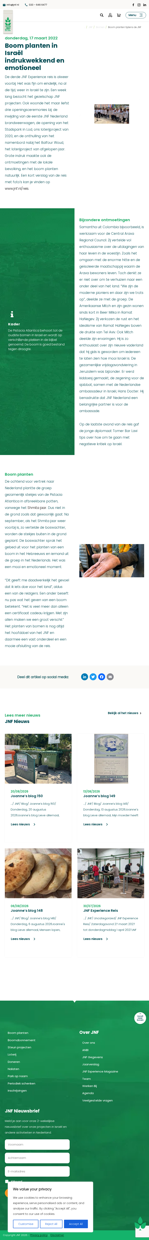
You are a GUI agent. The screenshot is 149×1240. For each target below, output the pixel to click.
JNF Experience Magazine (100, 1071)
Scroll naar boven (140, 1018)
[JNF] (8, 21)
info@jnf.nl (13, 4)
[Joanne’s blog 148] (38, 873)
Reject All (51, 1224)
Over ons (88, 1043)
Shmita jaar (37, 507)
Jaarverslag (90, 1064)
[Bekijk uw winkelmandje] (118, 15)
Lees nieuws (20, 824)
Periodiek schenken (21, 1083)
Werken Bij (89, 1086)
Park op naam (18, 1076)
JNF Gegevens (92, 1057)
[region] (50, 1207)
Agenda (88, 1093)
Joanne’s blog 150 (27, 795)
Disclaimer (57, 1235)
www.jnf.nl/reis (17, 188)
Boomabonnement (22, 1040)
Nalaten (13, 1069)
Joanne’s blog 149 (99, 795)
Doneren (14, 1062)
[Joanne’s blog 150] (38, 759)
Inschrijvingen (17, 1091)
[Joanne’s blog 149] (110, 759)
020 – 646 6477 (37, 4)
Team (86, 1079)
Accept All (76, 1224)
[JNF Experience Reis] (110, 873)
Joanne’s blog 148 (27, 910)
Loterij (12, 1054)
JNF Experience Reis (100, 910)
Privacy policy (39, 1235)
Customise (25, 1224)
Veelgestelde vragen (97, 1100)
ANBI (85, 1050)
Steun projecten (19, 1047)
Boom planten (18, 1033)
